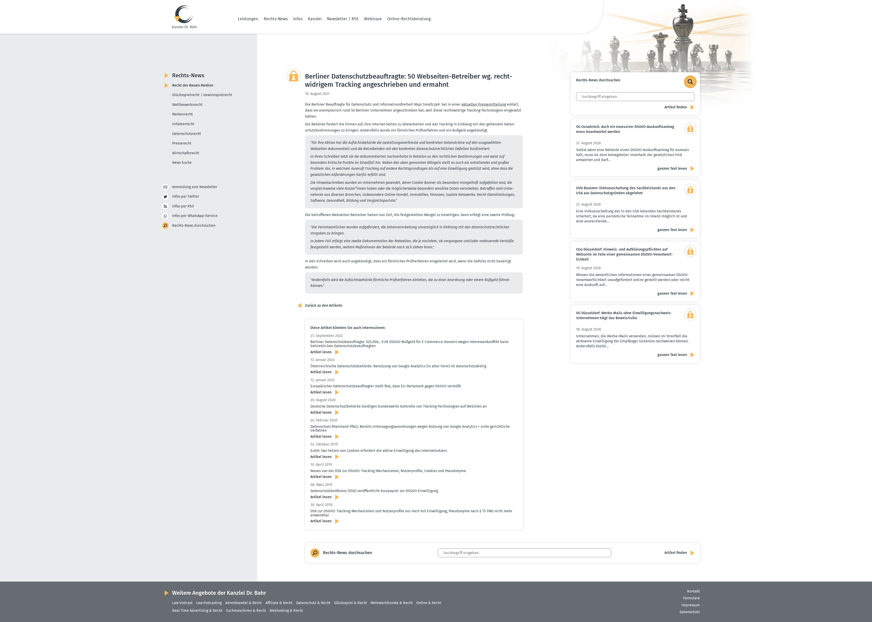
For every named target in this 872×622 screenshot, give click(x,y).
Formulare (691, 598)
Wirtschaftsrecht (185, 153)
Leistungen (248, 18)
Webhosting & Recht (286, 610)
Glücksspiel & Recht (350, 603)
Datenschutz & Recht (313, 603)
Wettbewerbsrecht (187, 104)
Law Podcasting (209, 603)
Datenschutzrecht (186, 134)
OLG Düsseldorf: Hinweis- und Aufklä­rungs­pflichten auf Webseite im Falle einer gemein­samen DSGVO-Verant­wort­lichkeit (624, 254)
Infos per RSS (183, 206)
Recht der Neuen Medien (192, 85)
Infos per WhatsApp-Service (195, 216)
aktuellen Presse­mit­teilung (483, 104)
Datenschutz (690, 612)
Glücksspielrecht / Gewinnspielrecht (202, 95)
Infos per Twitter (185, 196)
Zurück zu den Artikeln (323, 305)
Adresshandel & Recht (243, 603)
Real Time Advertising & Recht (197, 610)
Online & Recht (428, 603)
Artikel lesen (321, 352)
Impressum (690, 605)
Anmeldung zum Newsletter (194, 187)
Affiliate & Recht (278, 603)
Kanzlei (315, 18)
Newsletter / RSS (343, 18)
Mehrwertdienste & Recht (392, 603)
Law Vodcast (182, 603)
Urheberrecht (183, 124)
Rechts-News (276, 18)
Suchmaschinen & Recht (246, 610)
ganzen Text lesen (672, 168)
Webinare (373, 18)
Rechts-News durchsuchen (193, 225)
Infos (297, 18)
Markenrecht (182, 114)
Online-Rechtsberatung (409, 18)
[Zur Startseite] (184, 16)
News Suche (182, 162)
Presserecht (181, 143)
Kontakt (693, 591)
